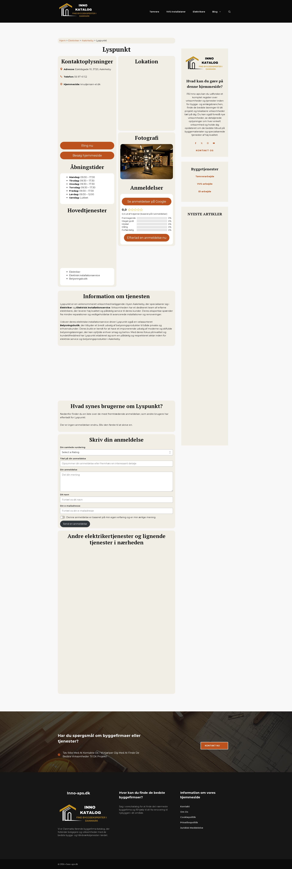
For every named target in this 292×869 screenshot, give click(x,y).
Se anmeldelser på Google (146, 201)
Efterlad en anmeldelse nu (146, 238)
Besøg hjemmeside (87, 155)
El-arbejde (204, 191)
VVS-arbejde (204, 183)
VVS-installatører (176, 11)
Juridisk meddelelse (191, 827)
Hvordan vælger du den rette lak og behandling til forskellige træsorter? (203, 256)
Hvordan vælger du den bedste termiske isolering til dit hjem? (203, 433)
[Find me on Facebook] (195, 143)
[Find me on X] (201, 143)
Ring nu (87, 145)
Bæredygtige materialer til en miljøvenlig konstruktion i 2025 (204, 336)
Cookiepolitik (188, 817)
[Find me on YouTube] (214, 143)
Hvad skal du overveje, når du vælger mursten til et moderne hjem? (204, 393)
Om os (184, 811)
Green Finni (68, 689)
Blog (214, 11)
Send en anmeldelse (75, 523)
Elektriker (73, 40)
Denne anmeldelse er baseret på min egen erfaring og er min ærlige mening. (111, 517)
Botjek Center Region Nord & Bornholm (87, 617)
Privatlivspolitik (189, 822)
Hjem (62, 40)
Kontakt (185, 806)
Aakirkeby (88, 40)
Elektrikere (199, 11)
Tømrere (154, 11)
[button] (229, 11)
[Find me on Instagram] (207, 143)
